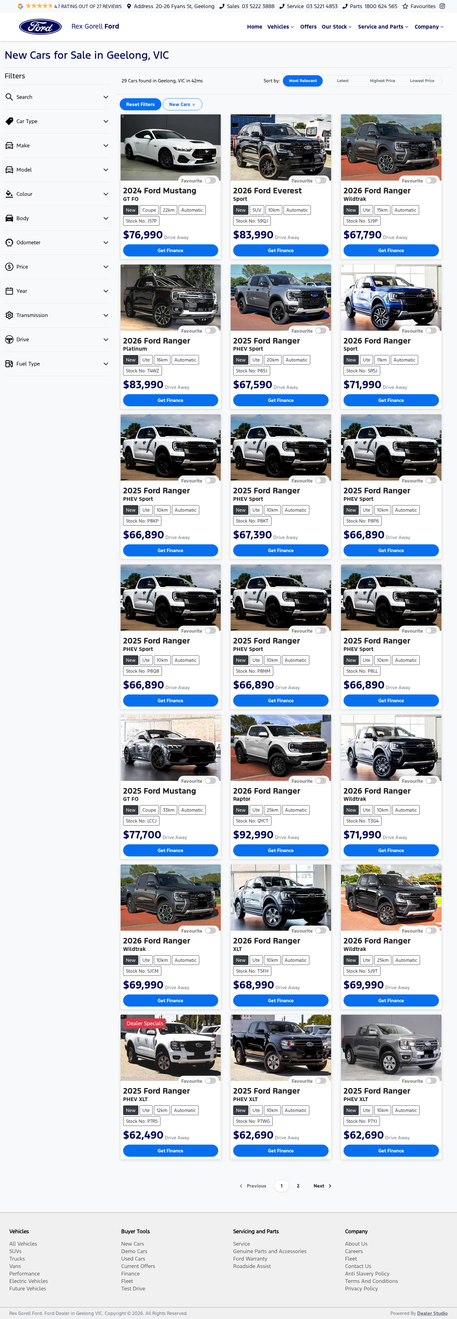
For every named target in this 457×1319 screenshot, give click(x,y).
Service (241, 1243)
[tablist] (362, 81)
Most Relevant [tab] (303, 80)
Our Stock (334, 26)
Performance (24, 1273)
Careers (354, 1251)
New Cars (132, 1243)
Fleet (127, 1281)
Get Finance (170, 250)
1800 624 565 (381, 6)
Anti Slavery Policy (367, 1273)
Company (427, 26)
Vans (15, 1266)
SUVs (15, 1251)
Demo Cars (134, 1251)
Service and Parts (381, 26)
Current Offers (138, 1266)
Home (254, 26)
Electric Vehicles (28, 1281)
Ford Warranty (250, 1258)
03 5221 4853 (322, 6)
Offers (308, 26)
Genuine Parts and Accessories (270, 1251)
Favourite (191, 180)
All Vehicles (23, 1243)
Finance (130, 1273)
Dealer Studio (432, 1313)
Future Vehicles (27, 1288)
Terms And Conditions (371, 1281)
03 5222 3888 (258, 6)
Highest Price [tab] (382, 80)
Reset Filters (140, 104)
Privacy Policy (361, 1288)
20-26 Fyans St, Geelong (185, 6)
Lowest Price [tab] (422, 80)
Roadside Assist (252, 1266)
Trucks (17, 1258)
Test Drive (133, 1288)
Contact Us (358, 1266)
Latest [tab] (343, 80)
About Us (356, 1243)
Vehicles (278, 26)
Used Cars (133, 1258)
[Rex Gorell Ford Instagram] (443, 6)
